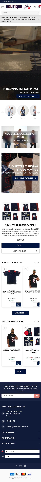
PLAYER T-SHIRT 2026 (11, 351)
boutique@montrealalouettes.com (17, 427)
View (19, 245)
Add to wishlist (19, 251)
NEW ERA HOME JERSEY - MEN (12, 293)
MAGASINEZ (19, 313)
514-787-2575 (10, 421)
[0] (39, 7)
